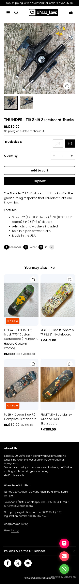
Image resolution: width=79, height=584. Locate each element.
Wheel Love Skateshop (43, 578)
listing (24, 524)
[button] (8, 13)
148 (58, 143)
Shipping (10, 131)
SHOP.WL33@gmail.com (18, 506)
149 (70, 143)
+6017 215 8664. (50, 502)
